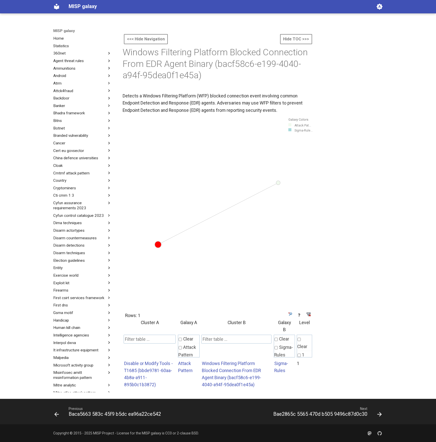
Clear (188, 339)
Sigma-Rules (283, 351)
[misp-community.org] (369, 433)
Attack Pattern (187, 351)
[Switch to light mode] (379, 6)
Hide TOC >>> (296, 39)
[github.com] (379, 433)
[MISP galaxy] (56, 6)
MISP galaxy (64, 31)
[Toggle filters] (289, 314)
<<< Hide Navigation (146, 39)
